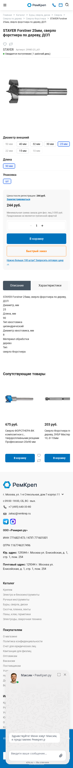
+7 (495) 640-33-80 (20, 506)
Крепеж (7, 589)
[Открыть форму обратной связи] (61, 5)
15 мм (22, 150)
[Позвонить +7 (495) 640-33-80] (54, 5)
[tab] (17, 285)
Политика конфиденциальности (22, 641)
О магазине (10, 636)
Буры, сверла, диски (15, 604)
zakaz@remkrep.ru (20, 513)
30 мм (50, 144)
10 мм (36, 150)
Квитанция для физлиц (17, 651)
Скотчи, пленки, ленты (17, 609)
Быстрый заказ (36, 251)
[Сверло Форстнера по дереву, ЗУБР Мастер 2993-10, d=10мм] (59, 398)
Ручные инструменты (16, 599)
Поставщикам (12, 665)
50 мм (9, 144)
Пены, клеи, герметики (17, 614)
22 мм (9, 150)
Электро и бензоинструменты (21, 594)
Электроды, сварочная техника (22, 619)
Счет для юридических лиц (19, 646)
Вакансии (9, 660)
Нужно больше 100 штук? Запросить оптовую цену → (35, 262)
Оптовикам (10, 656)
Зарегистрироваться (18, 199)
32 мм (36, 144)
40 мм (22, 144)
